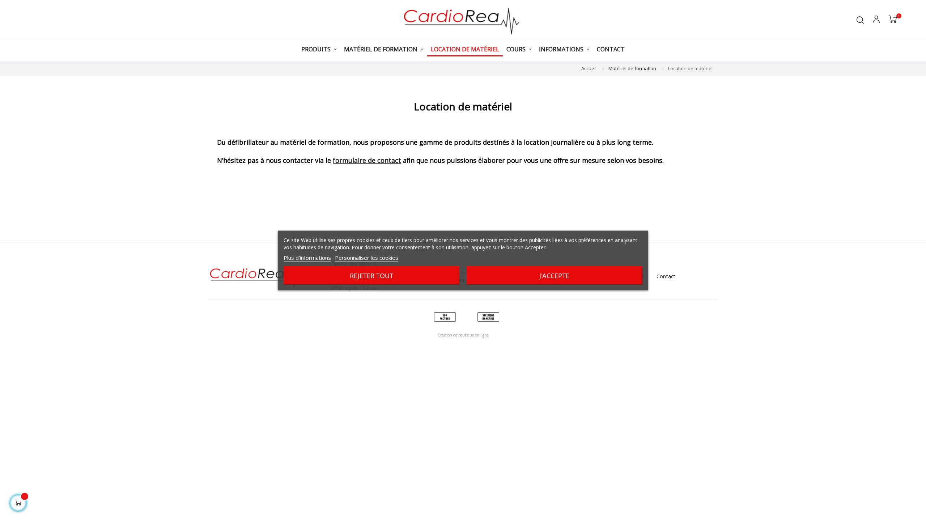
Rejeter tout (371, 275)
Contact (666, 276)
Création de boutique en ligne (463, 335)
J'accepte (554, 275)
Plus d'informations (307, 257)
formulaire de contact (367, 160)
